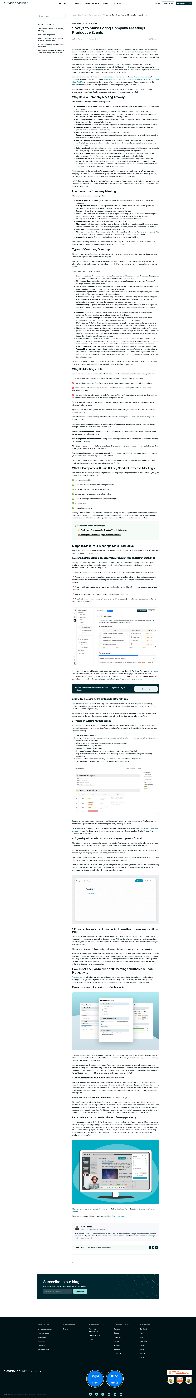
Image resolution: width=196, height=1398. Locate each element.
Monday (142, 1353)
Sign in (157, 3)
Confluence (143, 1341)
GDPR (91, 1340)
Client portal (42, 1337)
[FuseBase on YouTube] (109, 1394)
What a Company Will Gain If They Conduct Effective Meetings (50, 40)
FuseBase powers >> (116, 1216)
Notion (141, 1337)
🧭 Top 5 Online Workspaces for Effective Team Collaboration (102, 530)
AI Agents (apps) (43, 1333)
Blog (79, 15)
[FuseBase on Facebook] (90, 1394)
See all (141, 1357)
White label (41, 1345)
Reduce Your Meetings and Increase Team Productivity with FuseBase (51, 52)
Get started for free (184, 3)
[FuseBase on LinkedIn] (102, 1394)
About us (117, 1345)
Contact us (117, 1353)
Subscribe (80, 1291)
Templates (117, 1329)
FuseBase (75, 977)
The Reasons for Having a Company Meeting (51, 30)
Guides (116, 1333)
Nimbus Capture (116, 1125)
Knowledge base (43, 1349)
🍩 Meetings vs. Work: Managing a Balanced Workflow (99, 535)
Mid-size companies (45, 1329)
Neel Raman (78, 39)
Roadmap (117, 1337)
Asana (141, 1345)
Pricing (65, 1329)
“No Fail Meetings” (113, 565)
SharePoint (143, 1329)
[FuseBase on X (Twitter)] (96, 1394)
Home (74, 15)
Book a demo (168, 3)
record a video (152, 671)
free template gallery (87, 1055)
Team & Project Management (84, 23)
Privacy (116, 1341)
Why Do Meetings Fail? (46, 35)
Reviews (117, 1349)
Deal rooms (42, 1341)
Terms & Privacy (94, 1335)
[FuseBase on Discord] (121, 1394)
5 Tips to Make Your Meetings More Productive (50, 46)
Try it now (146, 689)
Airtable (142, 1349)
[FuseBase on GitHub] (115, 1394)
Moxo (141, 1333)
